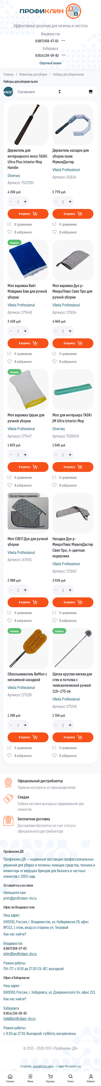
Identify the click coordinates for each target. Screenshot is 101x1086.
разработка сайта (43, 1066)
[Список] (90, 91)
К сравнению (23, 224)
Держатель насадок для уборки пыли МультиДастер (70, 155)
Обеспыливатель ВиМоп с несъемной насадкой (27, 676)
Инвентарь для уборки (33, 74)
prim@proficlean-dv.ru (20, 898)
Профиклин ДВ (13, 851)
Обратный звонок (50, 63)
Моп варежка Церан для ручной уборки (26, 417)
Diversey (14, 175)
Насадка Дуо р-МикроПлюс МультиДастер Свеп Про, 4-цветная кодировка (72, 547)
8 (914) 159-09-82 (47, 55)
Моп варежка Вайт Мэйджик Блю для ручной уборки (27, 291)
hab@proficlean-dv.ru (19, 1018)
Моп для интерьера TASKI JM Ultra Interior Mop (72, 417)
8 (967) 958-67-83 (46, 41)
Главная (8, 74)
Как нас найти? (14, 933)
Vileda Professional (66, 169)
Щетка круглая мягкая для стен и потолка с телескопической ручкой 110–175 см (72, 682)
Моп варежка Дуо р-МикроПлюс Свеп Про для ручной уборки (72, 291)
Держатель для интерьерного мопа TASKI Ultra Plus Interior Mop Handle (27, 158)
